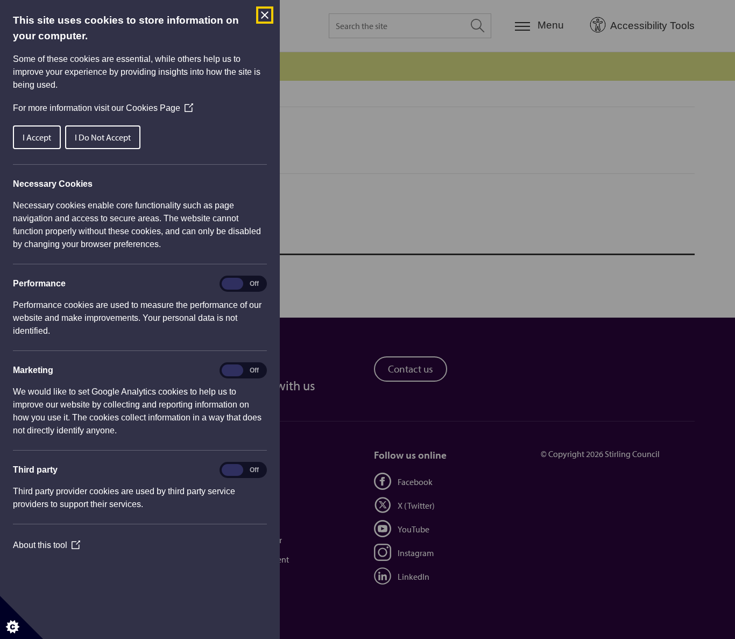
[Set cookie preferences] (21, 617)
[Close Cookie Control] (264, 15)
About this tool (46, 545)
